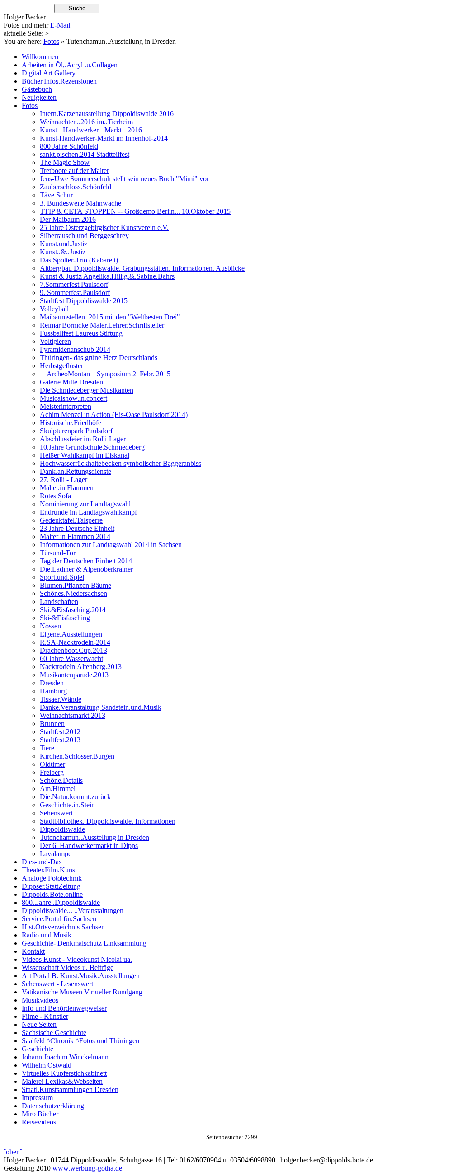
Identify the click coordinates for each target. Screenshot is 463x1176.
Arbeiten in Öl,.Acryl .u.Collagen (70, 65)
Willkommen (40, 57)
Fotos (51, 41)
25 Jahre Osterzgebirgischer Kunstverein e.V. (104, 227)
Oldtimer (52, 764)
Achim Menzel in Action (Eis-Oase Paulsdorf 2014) (114, 414)
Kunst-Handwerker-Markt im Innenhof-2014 (104, 138)
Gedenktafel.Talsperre (71, 520)
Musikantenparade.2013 (74, 675)
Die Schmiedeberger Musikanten (86, 390)
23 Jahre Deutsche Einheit (77, 528)
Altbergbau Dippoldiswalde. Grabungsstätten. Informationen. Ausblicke (142, 268)
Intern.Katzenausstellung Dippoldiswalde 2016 (107, 113)
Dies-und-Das (41, 862)
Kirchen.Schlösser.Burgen (77, 756)
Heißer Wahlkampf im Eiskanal (84, 455)
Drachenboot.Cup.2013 (73, 650)
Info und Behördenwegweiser (64, 1008)
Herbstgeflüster (61, 366)
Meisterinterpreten (65, 406)
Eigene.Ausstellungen (71, 634)
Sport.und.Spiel (62, 577)
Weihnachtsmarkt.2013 (72, 715)
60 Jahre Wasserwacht (71, 658)
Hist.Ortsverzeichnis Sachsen (63, 927)
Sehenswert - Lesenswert (57, 984)
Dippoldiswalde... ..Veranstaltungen (72, 910)
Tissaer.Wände (60, 699)
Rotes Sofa (55, 496)
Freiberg (52, 772)
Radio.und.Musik (46, 935)
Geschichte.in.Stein (67, 805)
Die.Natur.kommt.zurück (75, 797)
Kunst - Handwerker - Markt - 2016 (91, 130)
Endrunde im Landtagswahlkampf (88, 512)
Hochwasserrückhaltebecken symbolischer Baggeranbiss (120, 463)
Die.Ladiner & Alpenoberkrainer (86, 569)
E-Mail (60, 25)
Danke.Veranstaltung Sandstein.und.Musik (100, 707)
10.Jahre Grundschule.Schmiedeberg (92, 447)
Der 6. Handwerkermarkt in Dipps (89, 845)
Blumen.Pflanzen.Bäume (75, 585)
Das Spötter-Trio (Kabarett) (79, 260)
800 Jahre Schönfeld (69, 146)
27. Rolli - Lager (63, 479)
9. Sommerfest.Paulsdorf (75, 292)
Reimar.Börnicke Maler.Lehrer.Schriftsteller (102, 325)
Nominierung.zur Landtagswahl (85, 504)
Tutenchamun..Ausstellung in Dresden (94, 837)
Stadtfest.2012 (60, 732)
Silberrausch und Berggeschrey (84, 235)
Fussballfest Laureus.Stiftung (81, 333)
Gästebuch (37, 89)
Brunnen (52, 723)
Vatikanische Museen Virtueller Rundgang (82, 992)
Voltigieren (55, 341)
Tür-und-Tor (58, 553)
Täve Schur (56, 195)
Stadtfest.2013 (60, 740)
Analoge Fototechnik (52, 878)
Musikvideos (40, 1000)
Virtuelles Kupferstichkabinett (64, 1073)
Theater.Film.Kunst (49, 870)
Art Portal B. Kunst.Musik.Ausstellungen (81, 975)
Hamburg (53, 691)
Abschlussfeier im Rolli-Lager (83, 439)
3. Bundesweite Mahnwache (80, 203)
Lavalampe (55, 853)
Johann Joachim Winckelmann (65, 1057)
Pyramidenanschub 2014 (75, 349)
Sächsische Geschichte (54, 1032)
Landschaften (59, 601)
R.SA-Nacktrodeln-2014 (75, 642)
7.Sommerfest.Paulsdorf (74, 284)
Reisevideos (39, 1122)
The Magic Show (65, 162)
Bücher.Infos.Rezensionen (59, 81)
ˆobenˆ (13, 1152)
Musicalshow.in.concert (73, 398)
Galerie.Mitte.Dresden (71, 382)
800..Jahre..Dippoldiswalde (61, 902)
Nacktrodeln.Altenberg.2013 (81, 666)
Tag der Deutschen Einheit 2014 (86, 561)
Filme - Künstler (45, 1016)
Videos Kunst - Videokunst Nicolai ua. (77, 959)
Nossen (50, 626)
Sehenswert (56, 813)
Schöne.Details (61, 780)
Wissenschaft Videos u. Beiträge (67, 967)
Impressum (37, 1097)
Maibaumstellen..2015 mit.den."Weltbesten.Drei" (110, 317)
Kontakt (33, 951)
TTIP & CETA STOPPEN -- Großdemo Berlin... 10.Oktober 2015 (135, 211)
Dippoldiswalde (62, 829)
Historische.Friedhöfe (70, 422)
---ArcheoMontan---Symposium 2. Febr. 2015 (105, 374)
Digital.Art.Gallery (49, 73)
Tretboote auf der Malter (74, 170)
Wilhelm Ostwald (46, 1065)
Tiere (47, 748)
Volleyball (54, 309)
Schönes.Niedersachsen (73, 593)
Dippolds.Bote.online (52, 894)
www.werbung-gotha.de (87, 1168)
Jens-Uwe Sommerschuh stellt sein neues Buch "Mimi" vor (124, 179)
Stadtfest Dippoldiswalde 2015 (84, 301)
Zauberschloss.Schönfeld (75, 187)
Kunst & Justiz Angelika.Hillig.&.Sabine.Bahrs (107, 276)
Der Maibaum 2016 (68, 219)
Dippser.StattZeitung (51, 886)
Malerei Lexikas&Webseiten (62, 1081)
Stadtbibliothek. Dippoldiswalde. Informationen (107, 821)
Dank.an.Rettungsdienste (75, 471)
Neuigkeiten (39, 97)
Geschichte (37, 1049)
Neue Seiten (39, 1024)
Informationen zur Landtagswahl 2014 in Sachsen (111, 544)
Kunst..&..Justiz (62, 252)
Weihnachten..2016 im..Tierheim (86, 122)
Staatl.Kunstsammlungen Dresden (70, 1089)
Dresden (52, 683)
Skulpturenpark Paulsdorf (76, 431)
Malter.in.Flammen (67, 488)
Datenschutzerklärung (53, 1106)
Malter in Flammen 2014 (75, 536)
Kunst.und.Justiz (63, 244)
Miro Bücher (40, 1114)
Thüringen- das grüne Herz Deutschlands (98, 357)
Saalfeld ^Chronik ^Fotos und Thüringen (80, 1041)
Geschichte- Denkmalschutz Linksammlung (84, 943)
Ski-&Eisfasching (65, 618)
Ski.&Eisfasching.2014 (73, 610)
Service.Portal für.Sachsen (59, 919)
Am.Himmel (58, 788)
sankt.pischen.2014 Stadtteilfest (84, 154)
